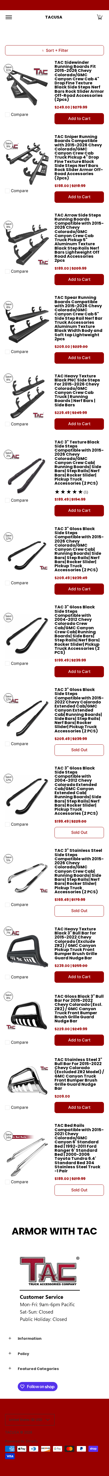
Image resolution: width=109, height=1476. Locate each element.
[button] (99, 17)
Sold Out (79, 749)
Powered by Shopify (21, 1441)
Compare (19, 114)
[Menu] (8, 17)
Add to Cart (79, 118)
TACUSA (53, 17)
